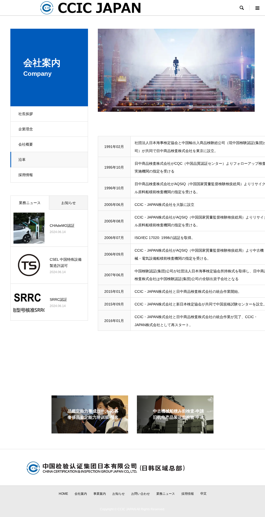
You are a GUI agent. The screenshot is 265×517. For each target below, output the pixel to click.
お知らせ (68, 203)
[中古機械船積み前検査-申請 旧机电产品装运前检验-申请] (175, 431)
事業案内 (99, 494)
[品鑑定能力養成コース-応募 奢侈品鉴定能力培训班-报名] (89, 431)
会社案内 (81, 494)
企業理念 (25, 129)
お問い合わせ (140, 494)
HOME (63, 494)
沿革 (22, 160)
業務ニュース (30, 203)
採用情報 (25, 175)
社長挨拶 (25, 114)
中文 (203, 494)
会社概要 (25, 144)
